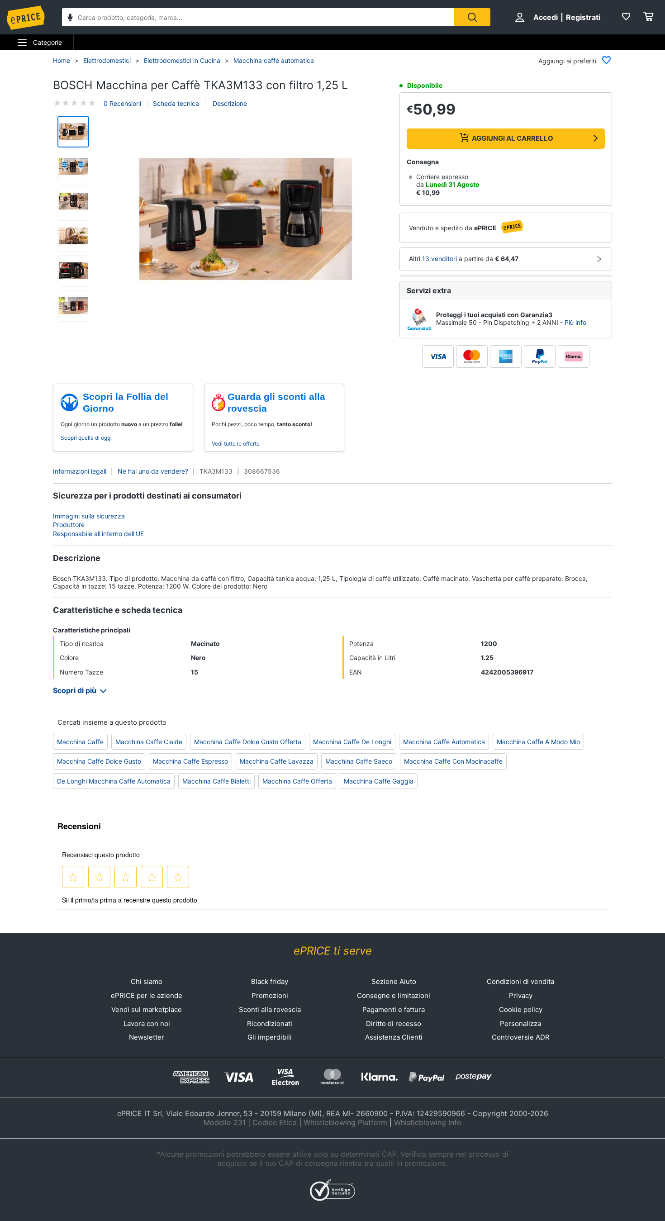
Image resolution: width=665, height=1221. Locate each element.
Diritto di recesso (393, 1023)
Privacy (520, 995)
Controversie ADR (521, 1037)
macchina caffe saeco (358, 761)
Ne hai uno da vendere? (153, 471)
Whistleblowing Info (427, 1122)
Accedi (545, 17)
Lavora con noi (147, 1023)
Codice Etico (274, 1122)
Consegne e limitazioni (393, 995)
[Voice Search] (70, 18)
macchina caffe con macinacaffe (453, 761)
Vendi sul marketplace (146, 1009)
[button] (246, 219)
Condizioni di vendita (520, 981)
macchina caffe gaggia (378, 781)
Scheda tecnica (176, 103)
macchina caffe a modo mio (538, 742)
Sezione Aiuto (393, 981)
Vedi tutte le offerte (236, 443)
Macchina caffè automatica (273, 60)
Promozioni (270, 995)
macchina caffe (80, 742)
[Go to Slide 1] (73, 131)
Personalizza (520, 1023)
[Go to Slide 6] (73, 306)
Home (61, 60)
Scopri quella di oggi (86, 437)
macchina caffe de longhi (352, 742)
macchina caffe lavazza (277, 761)
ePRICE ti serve (333, 950)
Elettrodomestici (107, 60)
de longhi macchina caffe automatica (114, 781)
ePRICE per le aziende (146, 995)
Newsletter (146, 1037)
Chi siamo (146, 981)
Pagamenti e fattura (393, 1009)
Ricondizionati (269, 1023)
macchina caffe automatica (444, 742)
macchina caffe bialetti (216, 781)
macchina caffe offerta (297, 781)
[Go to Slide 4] (73, 236)
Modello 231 (225, 1122)
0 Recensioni (122, 103)
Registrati (583, 17)
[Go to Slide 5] (73, 271)
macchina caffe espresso (190, 761)
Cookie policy (520, 1009)
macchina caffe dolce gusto (99, 761)
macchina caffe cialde (148, 742)
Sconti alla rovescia (270, 1009)
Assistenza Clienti (394, 1037)
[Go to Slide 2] (73, 166)
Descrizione (229, 103)
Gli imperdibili (269, 1037)
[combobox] (258, 17)
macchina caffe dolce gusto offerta (247, 742)
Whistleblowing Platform (345, 1122)
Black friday (269, 981)
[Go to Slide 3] (73, 201)
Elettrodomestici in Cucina (182, 60)
